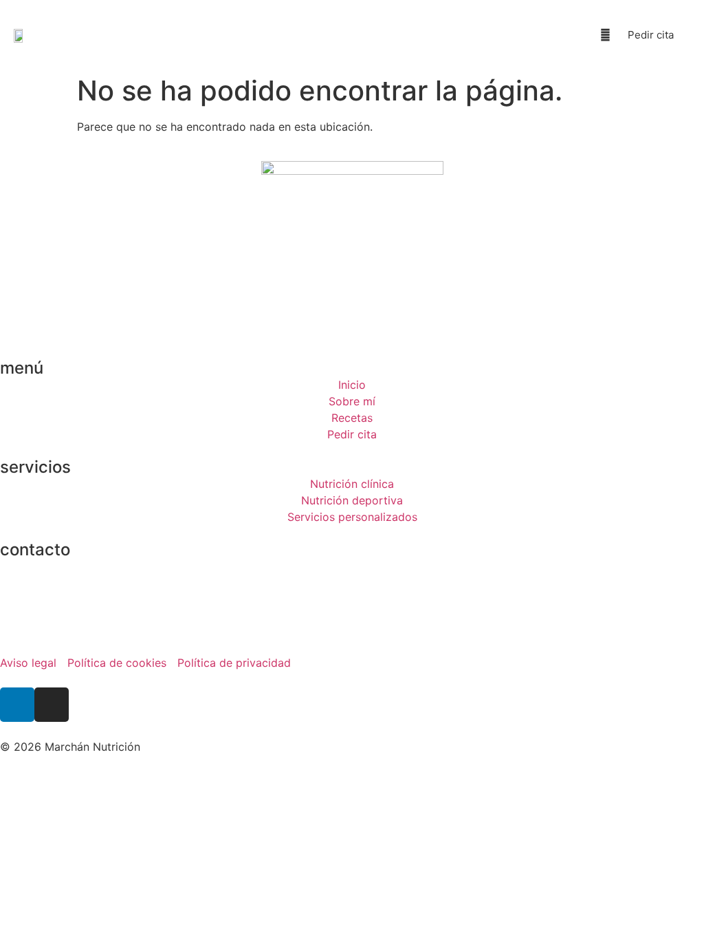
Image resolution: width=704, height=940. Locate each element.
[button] (523, 35)
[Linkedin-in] (17, 704)
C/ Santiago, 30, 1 (46, 566)
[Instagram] (51, 704)
